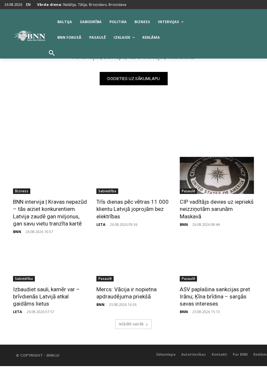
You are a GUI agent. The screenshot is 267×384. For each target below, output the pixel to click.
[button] (52, 53)
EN (28, 4)
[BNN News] (29, 35)
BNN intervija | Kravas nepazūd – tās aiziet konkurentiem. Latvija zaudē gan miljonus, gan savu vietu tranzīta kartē (50, 212)
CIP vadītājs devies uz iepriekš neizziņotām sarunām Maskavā (217, 209)
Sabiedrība (107, 191)
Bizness (21, 191)
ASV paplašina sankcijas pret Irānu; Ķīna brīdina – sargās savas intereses (215, 296)
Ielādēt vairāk (131, 324)
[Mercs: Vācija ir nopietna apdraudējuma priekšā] (133, 262)
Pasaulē (188, 191)
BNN (17, 231)
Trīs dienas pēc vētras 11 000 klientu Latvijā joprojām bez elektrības (132, 209)
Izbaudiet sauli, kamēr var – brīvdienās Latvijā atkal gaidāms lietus (46, 296)
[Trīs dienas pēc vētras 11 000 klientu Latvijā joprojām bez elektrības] (133, 175)
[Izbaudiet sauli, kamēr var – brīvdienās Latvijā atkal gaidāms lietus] (50, 262)
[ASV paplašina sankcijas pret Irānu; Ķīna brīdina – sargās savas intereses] (217, 262)
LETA (100, 224)
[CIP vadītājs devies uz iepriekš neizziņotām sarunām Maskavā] (217, 175)
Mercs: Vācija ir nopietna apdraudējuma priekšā (126, 293)
